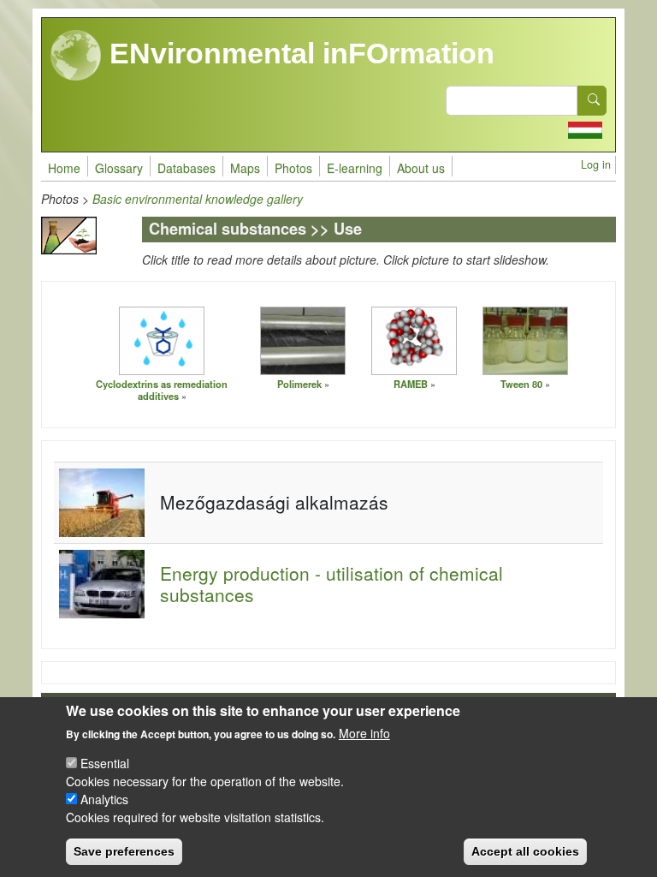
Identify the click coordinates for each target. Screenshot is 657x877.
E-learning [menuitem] (354, 167)
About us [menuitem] (421, 167)
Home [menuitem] (64, 167)
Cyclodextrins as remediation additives (162, 390)
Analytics (104, 799)
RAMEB (411, 384)
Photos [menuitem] (293, 167)
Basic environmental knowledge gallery (197, 198)
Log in (596, 164)
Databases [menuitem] (186, 167)
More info (364, 733)
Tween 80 (521, 384)
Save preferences (124, 851)
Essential (104, 763)
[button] (161, 340)
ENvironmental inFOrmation (298, 53)
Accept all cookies (525, 851)
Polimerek (299, 384)
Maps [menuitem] (245, 167)
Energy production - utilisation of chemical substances (331, 583)
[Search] (592, 101)
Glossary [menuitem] (119, 167)
